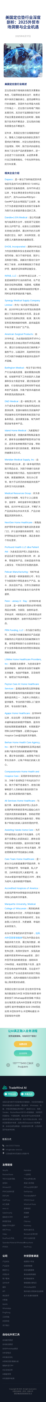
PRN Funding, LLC (14, 630)
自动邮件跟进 (7, 1340)
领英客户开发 (29, 1261)
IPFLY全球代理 (29, 1238)
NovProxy (28, 1247)
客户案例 (5, 1278)
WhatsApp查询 (30, 1287)
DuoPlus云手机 (8, 1238)
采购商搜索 (28, 1266)
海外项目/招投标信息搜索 (33, 1291)
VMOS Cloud (29, 1200)
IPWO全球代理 (8, 1191)
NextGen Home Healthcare (18, 522)
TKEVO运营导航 (8, 1179)
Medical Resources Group (18, 493)
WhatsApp (6, 1308)
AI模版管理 (6, 1374)
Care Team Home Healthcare (19, 859)
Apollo (5, 1304)
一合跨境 (27, 1174)
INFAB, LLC (10, 275)
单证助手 (5, 1295)
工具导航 (5, 1317)
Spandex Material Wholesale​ (13, 1242)
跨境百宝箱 (6, 1221)
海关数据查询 (29, 1278)
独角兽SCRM (7, 1217)
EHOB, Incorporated (15, 246)
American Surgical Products (19, 334)
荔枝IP (26, 1217)
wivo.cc (5, 1208)
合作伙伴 (5, 1283)
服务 (4, 1287)
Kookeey (27, 1225)
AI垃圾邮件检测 (8, 1378)
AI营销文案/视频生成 (10, 1361)
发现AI (4, 1183)
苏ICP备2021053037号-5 (23, 1393)
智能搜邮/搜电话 (30, 1283)
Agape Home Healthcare (17, 713)
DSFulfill (5, 1196)
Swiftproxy (28, 1191)
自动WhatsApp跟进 (10, 1348)
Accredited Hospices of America (21, 888)
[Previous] (8, 1065)
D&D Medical (11, 401)
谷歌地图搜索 (29, 1270)
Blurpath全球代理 (31, 1234)
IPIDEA (5, 1247)
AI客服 (4, 1300)
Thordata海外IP (30, 1196)
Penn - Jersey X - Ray (16, 601)
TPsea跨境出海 (30, 1179)
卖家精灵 (27, 1208)
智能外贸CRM (7, 1365)
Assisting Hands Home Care (19, 830)
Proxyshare (28, 1242)
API (3, 1291)
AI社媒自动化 (7, 1357)
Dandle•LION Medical (16, 217)
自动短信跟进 (7, 1344)
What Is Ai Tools (30, 1204)
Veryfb (5, 1170)
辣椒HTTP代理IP (8, 1225)
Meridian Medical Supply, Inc (19, 459)
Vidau (4, 1234)
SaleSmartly (7, 1213)
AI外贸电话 (6, 1353)
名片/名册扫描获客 (31, 1295)
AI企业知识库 (7, 1370)
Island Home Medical (15, 430)
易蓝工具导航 (29, 1183)
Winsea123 (6, 1187)
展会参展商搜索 (30, 1274)
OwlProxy (6, 1200)
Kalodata (27, 1170)
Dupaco (9, 179)
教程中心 (5, 1270)
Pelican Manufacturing (16, 572)
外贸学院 (5, 1321)
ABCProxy (6, 1229)
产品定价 (5, 1266)
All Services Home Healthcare (20, 800)
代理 (4, 1274)
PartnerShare (7, 1174)
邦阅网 (26, 1213)
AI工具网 (5, 1204)
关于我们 (5, 1325)
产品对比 (5, 1261)
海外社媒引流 (29, 1229)
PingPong (6, 1312)
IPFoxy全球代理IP (31, 1187)
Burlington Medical (14, 367)
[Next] (38, 1065)
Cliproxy (27, 1221)
